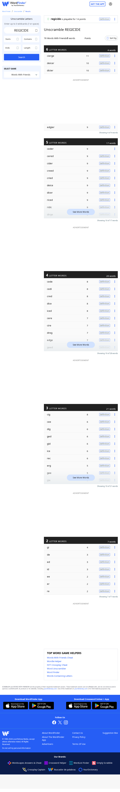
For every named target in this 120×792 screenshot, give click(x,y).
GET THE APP (97, 3)
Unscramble (18, 11)
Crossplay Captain (36, 769)
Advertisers (47, 744)
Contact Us (77, 732)
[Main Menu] (116, 3)
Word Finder (6, 11)
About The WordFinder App (53, 738)
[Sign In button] (110, 3)
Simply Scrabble (104, 762)
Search (21, 57)
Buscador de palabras (65, 769)
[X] (60, 723)
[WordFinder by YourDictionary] (14, 4)
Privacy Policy (78, 737)
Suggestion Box (110, 732)
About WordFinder (51, 732)
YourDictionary (90, 769)
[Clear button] (36, 30)
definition (104, 19)
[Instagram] (66, 723)
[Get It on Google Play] (41, 706)
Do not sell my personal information (16, 748)
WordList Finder (81, 762)
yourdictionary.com (50, 689)
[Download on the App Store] (15, 706)
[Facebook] (54, 723)
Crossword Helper (57, 762)
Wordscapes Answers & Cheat (26, 762)
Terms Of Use (78, 744)
